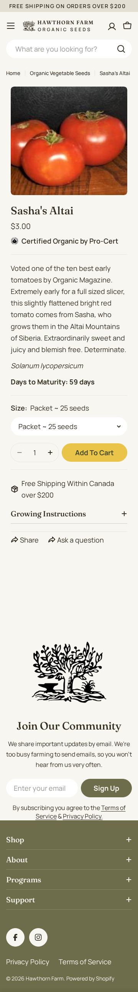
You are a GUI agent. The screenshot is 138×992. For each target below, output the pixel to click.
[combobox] (69, 49)
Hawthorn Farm (45, 978)
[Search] (121, 48)
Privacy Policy (27, 961)
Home (13, 73)
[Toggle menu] (10, 25)
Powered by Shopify (90, 978)
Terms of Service (85, 961)
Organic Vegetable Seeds (60, 73)
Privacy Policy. (83, 816)
